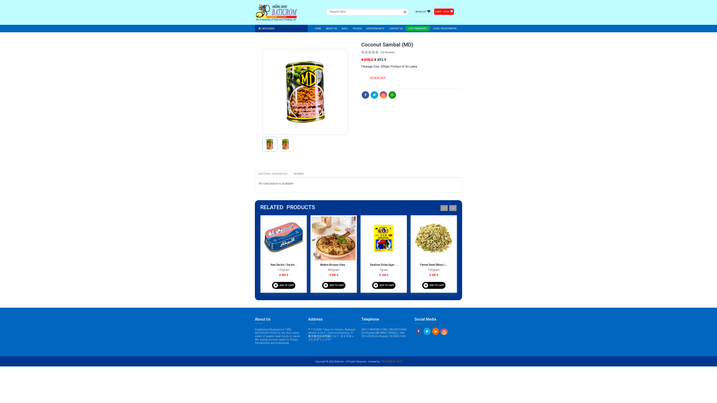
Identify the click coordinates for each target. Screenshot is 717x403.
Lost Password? (417, 28)
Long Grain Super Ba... (333, 264)
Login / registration (445, 28)
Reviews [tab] (299, 173)
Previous (444, 208)
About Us (331, 28)
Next (453, 208)
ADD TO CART (286, 285)
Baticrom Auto (375, 28)
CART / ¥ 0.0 (442, 11)
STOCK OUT (378, 78)
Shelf (345, 28)
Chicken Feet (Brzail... (383, 264)
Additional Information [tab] (272, 173)
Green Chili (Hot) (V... (283, 264)
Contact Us (396, 28)
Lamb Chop (434, 264)
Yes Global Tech (391, 361)
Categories (267, 28)
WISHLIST (420, 11)
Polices (357, 28)
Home (318, 28)
